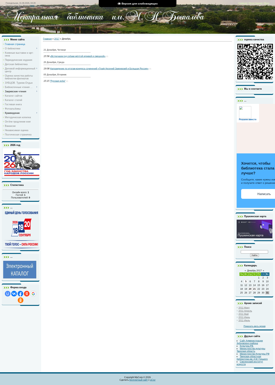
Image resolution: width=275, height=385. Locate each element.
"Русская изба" (57, 81)
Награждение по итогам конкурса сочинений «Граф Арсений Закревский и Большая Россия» (99, 68)
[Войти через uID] (7, 293)
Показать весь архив (254, 326)
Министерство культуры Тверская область (251, 350)
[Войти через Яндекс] (27, 293)
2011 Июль (244, 320)
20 (250, 289)
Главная (243, 3)
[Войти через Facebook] (20, 293)
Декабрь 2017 (254, 270)
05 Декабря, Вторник (55, 74)
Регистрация (255, 3)
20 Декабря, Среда (54, 62)
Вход (266, 3)
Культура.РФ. (247, 346)
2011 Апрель (245, 311)
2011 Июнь (244, 317)
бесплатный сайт (138, 380)
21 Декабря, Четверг (55, 50)
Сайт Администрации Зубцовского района (250, 342)
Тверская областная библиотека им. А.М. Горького (252, 357)
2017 (56, 39)
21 (254, 289)
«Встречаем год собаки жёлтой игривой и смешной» (78, 56)
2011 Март (244, 307)
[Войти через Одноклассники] (20, 300)
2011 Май (244, 314)
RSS (32, 6)
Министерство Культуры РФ (254, 354)
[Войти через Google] (33, 294)
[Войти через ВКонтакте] (14, 293)
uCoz (152, 380)
